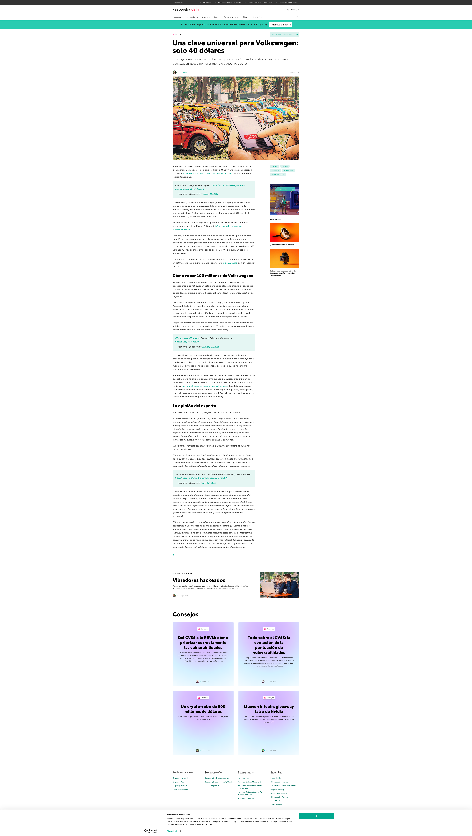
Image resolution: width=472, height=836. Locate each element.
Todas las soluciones (180, 789)
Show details (172, 831)
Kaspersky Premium (180, 786)
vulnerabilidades (278, 175)
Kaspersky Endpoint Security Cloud (218, 782)
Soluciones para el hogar (183, 772)
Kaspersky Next (244, 778)
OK (316, 816)
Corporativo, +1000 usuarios (288, 2)
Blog (245, 17)
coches (178, 35)
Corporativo (276, 772)
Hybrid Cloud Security (279, 793)
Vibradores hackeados (199, 580)
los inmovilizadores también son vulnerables (205, 386)
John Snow (182, 72)
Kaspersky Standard (180, 778)
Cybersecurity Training (279, 797)
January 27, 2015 (210, 346)
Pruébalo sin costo (280, 24)
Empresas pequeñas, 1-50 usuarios (229, 2)
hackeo (285, 166)
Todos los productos (213, 786)
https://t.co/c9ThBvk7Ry (224, 185)
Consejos (204, 629)
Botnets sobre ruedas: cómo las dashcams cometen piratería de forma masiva (283, 273)
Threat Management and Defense (284, 786)
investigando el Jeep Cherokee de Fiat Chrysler (207, 173)
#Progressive (182, 338)
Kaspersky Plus (178, 782)
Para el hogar (207, 2)
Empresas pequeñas (213, 772)
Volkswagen (288, 170)
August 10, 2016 (210, 194)
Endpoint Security (277, 789)
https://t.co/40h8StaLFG (187, 478)
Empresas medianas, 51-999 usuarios (260, 2)
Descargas (206, 17)
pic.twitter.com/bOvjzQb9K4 (214, 478)
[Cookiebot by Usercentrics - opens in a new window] (150, 831)
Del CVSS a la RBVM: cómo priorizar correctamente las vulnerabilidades (203, 642)
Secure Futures (258, 17)
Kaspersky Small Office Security (217, 778)
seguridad (275, 170)
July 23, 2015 (209, 483)
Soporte (217, 17)
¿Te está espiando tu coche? (282, 245)
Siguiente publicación (183, 573)
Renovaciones (192, 17)
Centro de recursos (231, 17)
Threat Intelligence (278, 801)
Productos (177, 17)
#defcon (241, 185)
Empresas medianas (246, 772)
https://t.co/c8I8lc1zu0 (187, 341)
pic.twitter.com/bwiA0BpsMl (189, 189)
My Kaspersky (292, 9)
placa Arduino (230, 263)
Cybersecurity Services (279, 782)
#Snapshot (194, 338)
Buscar (297, 34)
